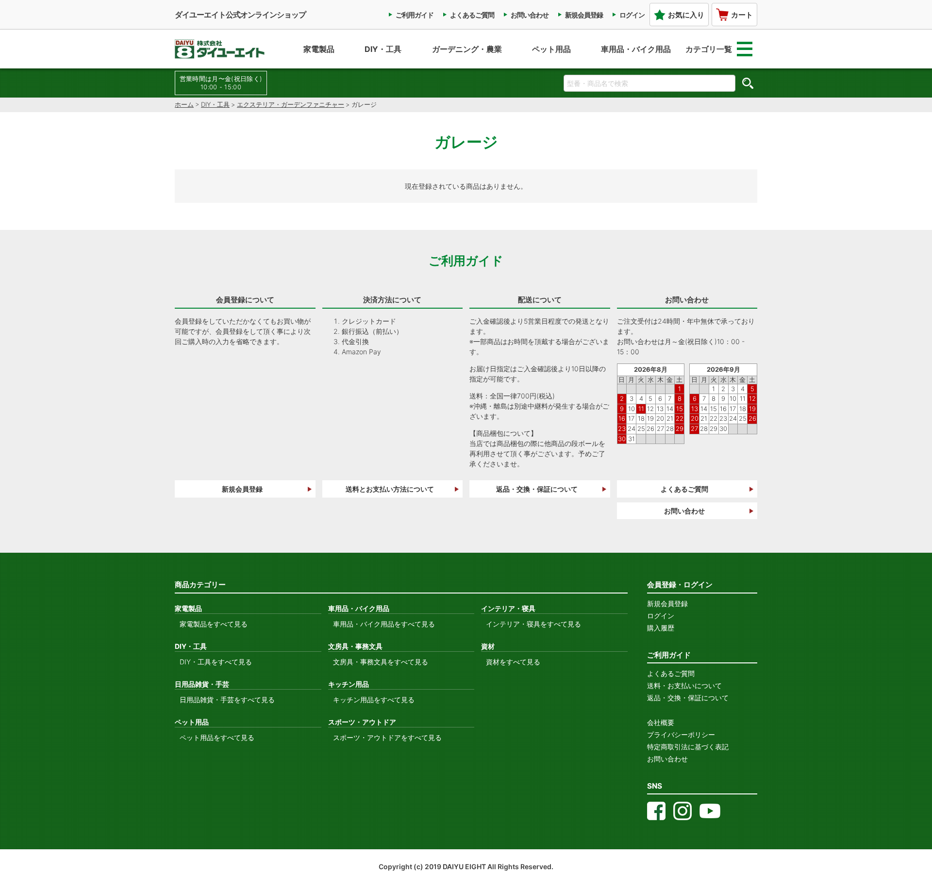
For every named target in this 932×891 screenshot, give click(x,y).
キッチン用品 (348, 684)
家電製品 (318, 49)
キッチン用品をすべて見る (374, 699)
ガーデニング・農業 (467, 49)
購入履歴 (660, 628)
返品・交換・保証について (537, 489)
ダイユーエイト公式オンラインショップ (240, 14)
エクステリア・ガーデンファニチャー (290, 104)
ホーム (184, 104)
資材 (488, 646)
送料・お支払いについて (684, 685)
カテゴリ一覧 (708, 49)
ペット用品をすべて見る (217, 737)
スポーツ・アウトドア (362, 722)
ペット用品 (551, 49)
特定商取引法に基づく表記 (688, 746)
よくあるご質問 (472, 15)
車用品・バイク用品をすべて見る (384, 624)
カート (742, 14)
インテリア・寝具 (508, 608)
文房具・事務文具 (355, 646)
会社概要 (660, 722)
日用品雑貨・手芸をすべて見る (227, 699)
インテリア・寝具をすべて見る (533, 624)
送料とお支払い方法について (390, 489)
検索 (747, 83)
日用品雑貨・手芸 (202, 684)
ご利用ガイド (414, 15)
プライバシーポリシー (681, 734)
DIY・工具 (383, 49)
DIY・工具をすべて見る (216, 662)
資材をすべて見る (513, 662)
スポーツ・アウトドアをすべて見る (387, 737)
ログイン (632, 15)
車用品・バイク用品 (636, 49)
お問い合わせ (530, 15)
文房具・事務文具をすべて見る (380, 662)
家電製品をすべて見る (214, 624)
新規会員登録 (584, 15)
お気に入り (686, 14)
